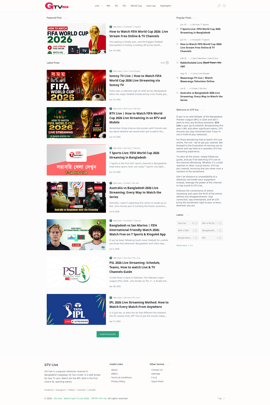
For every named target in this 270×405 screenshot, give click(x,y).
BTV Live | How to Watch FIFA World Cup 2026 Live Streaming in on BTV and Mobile (137, 117)
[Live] (126, 71)
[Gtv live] (136, 108)
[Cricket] (128, 183)
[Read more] (163, 50)
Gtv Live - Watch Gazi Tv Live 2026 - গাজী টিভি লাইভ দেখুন (80, 398)
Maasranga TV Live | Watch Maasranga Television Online (197, 79)
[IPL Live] (136, 297)
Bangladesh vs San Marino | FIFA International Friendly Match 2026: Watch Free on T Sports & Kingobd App (137, 229)
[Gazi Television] (200, 58)
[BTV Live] (128, 108)
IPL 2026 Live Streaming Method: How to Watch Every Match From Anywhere (139, 304)
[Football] (128, 26)
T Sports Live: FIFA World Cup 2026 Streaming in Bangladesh (134, 155)
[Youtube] (81, 389)
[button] (218, 5)
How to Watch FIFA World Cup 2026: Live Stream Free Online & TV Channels (138, 33)
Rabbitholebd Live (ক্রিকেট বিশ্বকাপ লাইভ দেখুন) (200, 64)
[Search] (224, 5)
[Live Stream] (134, 71)
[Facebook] (48, 389)
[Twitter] (71, 389)
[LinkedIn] (92, 389)
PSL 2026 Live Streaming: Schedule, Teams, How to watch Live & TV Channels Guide (134, 267)
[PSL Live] (136, 257)
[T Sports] (137, 26)
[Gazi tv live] (213, 58)
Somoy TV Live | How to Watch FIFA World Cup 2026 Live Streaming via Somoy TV (135, 80)
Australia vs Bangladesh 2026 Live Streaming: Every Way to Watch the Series (135, 192)
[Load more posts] (108, 334)
